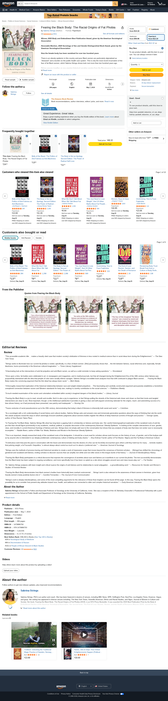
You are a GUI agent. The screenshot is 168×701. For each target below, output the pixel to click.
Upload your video (11, 570)
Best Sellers (52, 10)
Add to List (137, 123)
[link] (44, 143)
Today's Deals (101, 10)
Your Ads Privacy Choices (110, 694)
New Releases (64, 10)
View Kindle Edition (50, 123)
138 (151, 273)
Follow (28, 93)
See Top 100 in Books (43, 537)
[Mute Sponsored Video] (54, 645)
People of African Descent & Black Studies (27, 546)
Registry (144, 10)
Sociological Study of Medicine (22, 539)
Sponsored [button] (5, 618)
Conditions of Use (53, 694)
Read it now (109, 101)
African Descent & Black (66, 21)
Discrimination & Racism (19, 543)
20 (129, 273)
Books (111, 10)
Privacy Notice (66, 694)
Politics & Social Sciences (16, 21)
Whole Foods (88, 10)
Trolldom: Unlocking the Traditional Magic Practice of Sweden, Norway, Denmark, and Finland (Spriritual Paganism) (38, 651)
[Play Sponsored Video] (84, 635)
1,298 (44, 273)
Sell (128, 10)
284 (21, 273)
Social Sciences (32, 21)
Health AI (13, 10)
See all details (46, 93)
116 (108, 271)
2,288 (66, 273)
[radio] (137, 30)
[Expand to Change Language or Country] (127, 4)
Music (152, 10)
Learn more (109, 117)
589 (86, 273)
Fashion (136, 10)
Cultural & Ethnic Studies (47, 21)
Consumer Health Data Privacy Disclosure (86, 694)
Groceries (76, 10)
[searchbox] (67, 3)
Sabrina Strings (49, 31)
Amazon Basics (39, 10)
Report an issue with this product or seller (60, 74)
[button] (4, 9)
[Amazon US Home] (61, 687)
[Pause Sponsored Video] (54, 640)
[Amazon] (8, 4)
